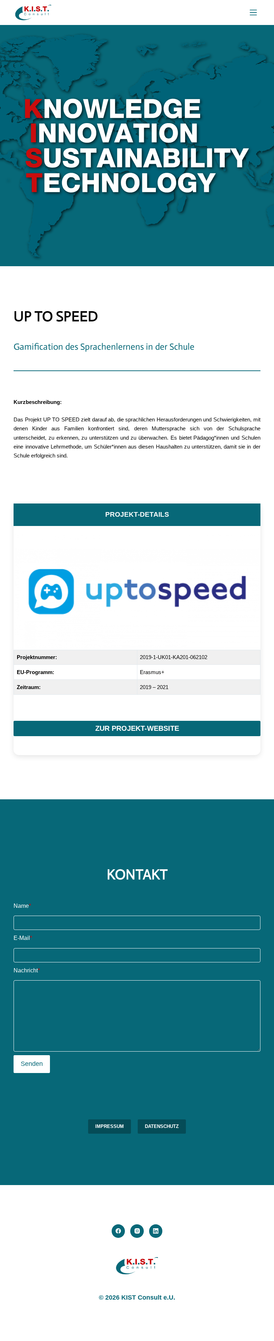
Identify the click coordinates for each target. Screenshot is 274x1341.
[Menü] (253, 12)
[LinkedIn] (156, 1231)
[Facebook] (118, 1231)
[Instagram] (137, 1231)
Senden (32, 1063)
